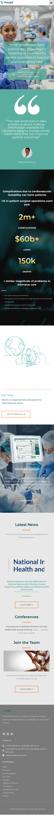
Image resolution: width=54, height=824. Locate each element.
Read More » (26, 596)
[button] (51, 3)
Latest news (26, 524)
